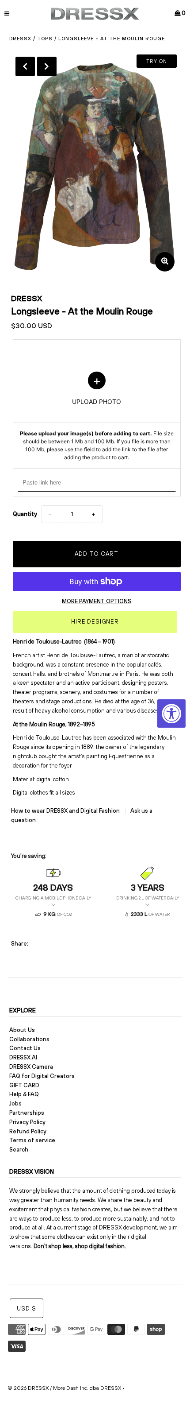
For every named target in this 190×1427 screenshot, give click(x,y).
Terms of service (32, 1140)
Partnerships (26, 1112)
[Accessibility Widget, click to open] (171, 713)
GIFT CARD (24, 1085)
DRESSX (26, 298)
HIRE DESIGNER (95, 621)
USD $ (26, 1308)
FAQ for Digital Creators (42, 1076)
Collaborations (29, 1039)
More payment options (96, 601)
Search (18, 1149)
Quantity (25, 514)
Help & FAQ (24, 1094)
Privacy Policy (27, 1122)
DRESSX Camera (31, 1066)
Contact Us (25, 1048)
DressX (20, 38)
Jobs (15, 1103)
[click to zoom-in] (165, 261)
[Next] (47, 66)
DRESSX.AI (23, 1057)
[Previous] (25, 66)
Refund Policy (27, 1131)
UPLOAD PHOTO (97, 417)
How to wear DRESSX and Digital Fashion (66, 810)
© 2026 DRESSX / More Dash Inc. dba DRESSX (64, 1388)
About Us (22, 1030)
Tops (45, 38)
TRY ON (156, 61)
